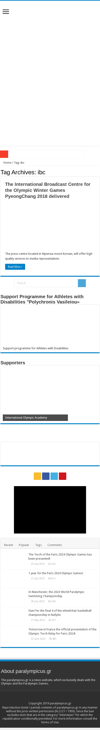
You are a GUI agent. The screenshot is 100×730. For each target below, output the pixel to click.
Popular (24, 545)
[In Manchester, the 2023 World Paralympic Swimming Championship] (14, 598)
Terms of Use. (50, 722)
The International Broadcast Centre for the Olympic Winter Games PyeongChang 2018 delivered (47, 190)
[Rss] (37, 476)
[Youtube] (62, 476)
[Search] (82, 283)
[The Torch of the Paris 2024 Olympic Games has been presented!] (14, 560)
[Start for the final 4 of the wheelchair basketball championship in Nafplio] (14, 616)
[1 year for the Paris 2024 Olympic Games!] (14, 579)
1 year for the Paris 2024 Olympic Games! (55, 573)
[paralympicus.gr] (50, 37)
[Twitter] (54, 476)
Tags (38, 545)
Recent (8, 545)
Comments (54, 545)
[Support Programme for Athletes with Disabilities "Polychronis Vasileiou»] (50, 326)
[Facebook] (46, 476)
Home (7, 162)
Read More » (15, 266)
